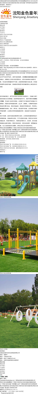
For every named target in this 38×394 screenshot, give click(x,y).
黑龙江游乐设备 (31, 1)
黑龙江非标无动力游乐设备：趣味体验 (14, 148)
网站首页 (2, 25)
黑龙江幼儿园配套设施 (6, 42)
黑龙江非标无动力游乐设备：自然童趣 (15, 135)
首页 (1, 60)
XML (1, 375)
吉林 (17, 391)
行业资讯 (2, 51)
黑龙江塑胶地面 (4, 43)
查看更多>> (3, 140)
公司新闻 (2, 49)
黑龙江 (13, 391)
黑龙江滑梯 (3, 38)
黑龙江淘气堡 (3, 36)
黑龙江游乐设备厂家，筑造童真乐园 (13, 146)
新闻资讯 (2, 369)
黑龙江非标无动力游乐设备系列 (8, 45)
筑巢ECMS (11, 393)
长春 (19, 391)
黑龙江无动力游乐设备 (6, 34)
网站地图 (2, 373)
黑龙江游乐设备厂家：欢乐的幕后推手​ (15, 137)
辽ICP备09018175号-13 (10, 389)
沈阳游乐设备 (15, 139)
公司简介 (2, 29)
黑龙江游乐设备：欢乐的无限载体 (19, 60)
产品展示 (2, 367)
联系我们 (2, 56)
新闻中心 (2, 47)
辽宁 (10, 391)
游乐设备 (8, 139)
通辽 (22, 391)
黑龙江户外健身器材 (5, 40)
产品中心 (2, 32)
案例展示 (2, 31)
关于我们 (2, 27)
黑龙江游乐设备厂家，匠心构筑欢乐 (13, 144)
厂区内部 (2, 53)
